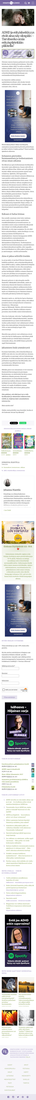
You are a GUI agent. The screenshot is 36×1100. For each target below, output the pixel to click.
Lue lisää (7, 510)
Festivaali (26, 1068)
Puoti (10, 1083)
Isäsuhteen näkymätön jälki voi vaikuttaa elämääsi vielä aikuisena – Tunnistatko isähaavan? (19, 828)
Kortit (26, 1072)
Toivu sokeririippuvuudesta (16, 893)
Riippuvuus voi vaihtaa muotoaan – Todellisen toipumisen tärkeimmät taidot (18, 906)
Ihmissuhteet (7, 467)
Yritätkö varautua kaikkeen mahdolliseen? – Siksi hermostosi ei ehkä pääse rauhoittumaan (19, 856)
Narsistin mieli (11, 898)
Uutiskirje (9, 1076)
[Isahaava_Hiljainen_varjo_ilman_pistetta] (18, 728)
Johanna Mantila (10, 462)
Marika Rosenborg (24, 1006)
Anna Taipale (5, 1037)
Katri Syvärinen (23, 1037)
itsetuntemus (21, 470)
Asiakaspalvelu (10, 1068)
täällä (28, 1057)
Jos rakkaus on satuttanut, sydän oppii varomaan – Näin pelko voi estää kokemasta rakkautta (19, 841)
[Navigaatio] (33, 3)
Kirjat (10, 1072)
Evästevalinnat (10, 1090)
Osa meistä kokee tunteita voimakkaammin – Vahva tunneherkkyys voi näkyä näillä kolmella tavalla (26, 999)
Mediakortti (26, 1076)
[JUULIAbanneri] (18, 940)
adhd (5, 470)
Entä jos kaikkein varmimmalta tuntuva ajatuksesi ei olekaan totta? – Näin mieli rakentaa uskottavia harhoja (20, 848)
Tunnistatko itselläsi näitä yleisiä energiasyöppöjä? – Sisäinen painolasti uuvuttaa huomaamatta (9, 999)
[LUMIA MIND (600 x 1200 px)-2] (18, 116)
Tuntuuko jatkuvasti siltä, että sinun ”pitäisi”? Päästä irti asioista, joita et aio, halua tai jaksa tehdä (26, 1031)
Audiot (10, 1065)
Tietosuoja (10, 1086)
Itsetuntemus (16, 467)
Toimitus (26, 1083)
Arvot (26, 1065)
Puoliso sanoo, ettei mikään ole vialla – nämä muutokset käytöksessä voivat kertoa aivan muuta (20, 863)
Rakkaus (22, 467)
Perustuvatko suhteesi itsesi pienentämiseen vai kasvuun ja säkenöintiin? (9, 1031)
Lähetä (23, 423)
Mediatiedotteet (10, 1079)
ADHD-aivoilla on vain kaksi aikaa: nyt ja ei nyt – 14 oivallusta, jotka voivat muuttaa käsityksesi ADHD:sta (19, 802)
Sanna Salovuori (6, 1006)
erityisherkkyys (12, 470)
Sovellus (26, 1079)
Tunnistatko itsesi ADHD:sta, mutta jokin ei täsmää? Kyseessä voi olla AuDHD (18, 809)
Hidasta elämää (11, 3)
